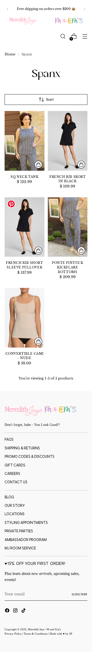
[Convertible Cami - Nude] (24, 317)
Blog (9, 497)
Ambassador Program (26, 539)
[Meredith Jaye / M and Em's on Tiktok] (24, 611)
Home (10, 54)
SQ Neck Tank (24, 177)
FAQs (9, 439)
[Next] (84, 9)
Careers (12, 473)
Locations (15, 514)
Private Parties (19, 531)
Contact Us (16, 482)
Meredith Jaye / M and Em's (44, 629)
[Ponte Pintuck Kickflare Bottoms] (68, 227)
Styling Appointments (26, 522)
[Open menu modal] (84, 36)
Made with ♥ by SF (61, 633)
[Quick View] (38, 164)
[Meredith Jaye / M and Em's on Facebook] (8, 611)
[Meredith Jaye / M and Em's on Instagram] (16, 611)
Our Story (15, 505)
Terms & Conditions (36, 633)
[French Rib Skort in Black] (68, 140)
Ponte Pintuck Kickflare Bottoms (67, 267)
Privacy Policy (13, 633)
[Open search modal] (62, 36)
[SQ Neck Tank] (24, 140)
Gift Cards (15, 465)
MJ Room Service (20, 548)
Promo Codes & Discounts (29, 456)
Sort (50, 99)
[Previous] (7, 9)
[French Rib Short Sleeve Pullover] (24, 227)
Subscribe (79, 594)
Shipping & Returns (22, 448)
